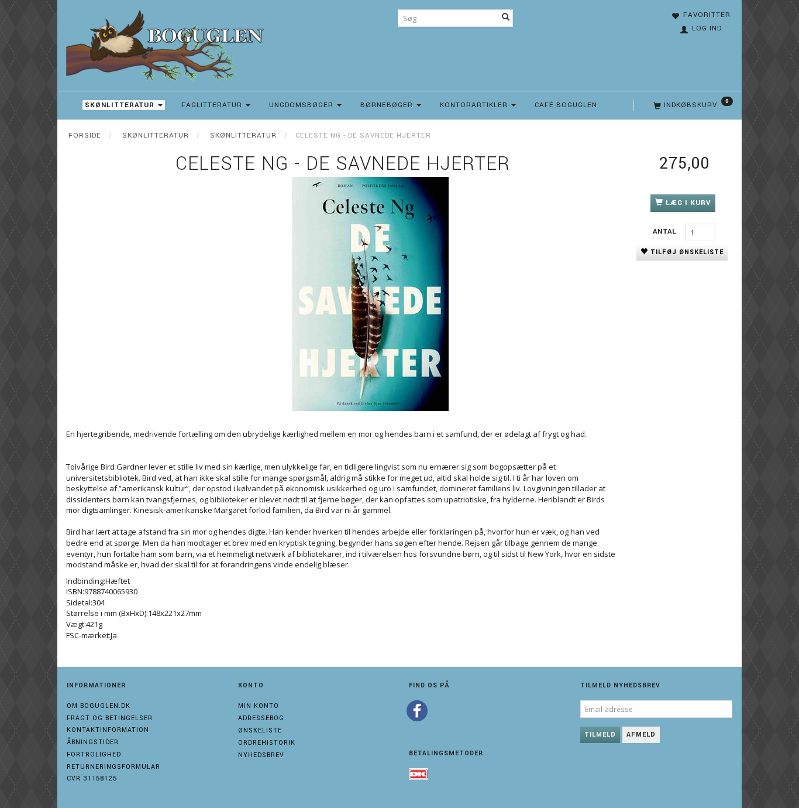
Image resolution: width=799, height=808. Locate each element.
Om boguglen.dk (98, 705)
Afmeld (641, 734)
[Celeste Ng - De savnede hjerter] (370, 294)
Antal (666, 232)
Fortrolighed (94, 754)
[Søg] (506, 18)
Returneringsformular (113, 766)
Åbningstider (93, 742)
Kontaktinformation (108, 729)
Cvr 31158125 (92, 778)
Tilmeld (600, 734)
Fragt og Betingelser (110, 718)
